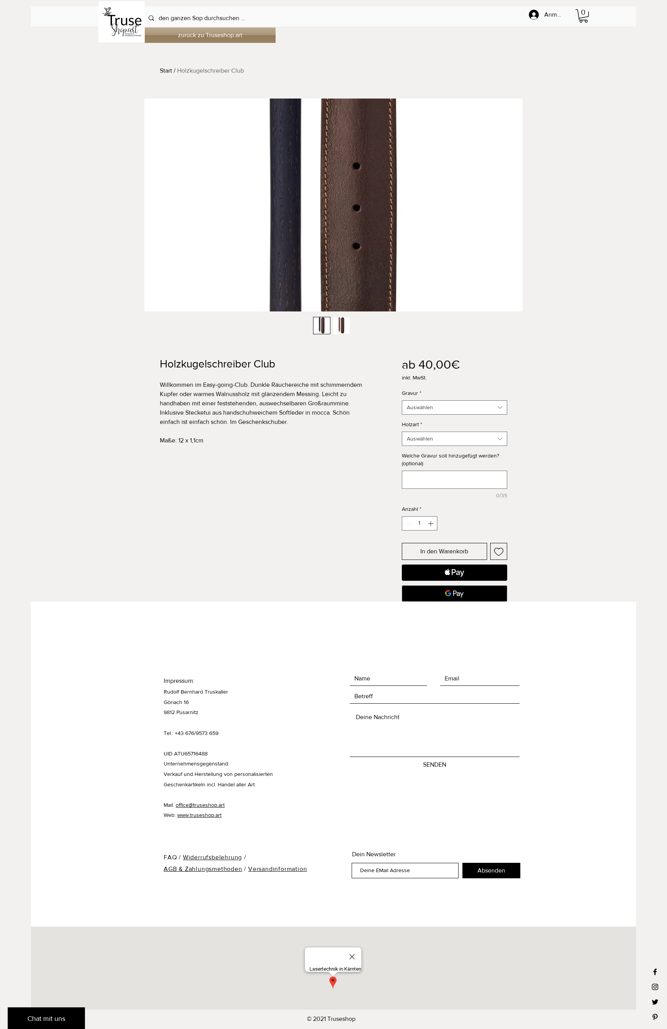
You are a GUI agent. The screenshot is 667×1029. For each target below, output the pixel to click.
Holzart (412, 424)
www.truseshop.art (199, 815)
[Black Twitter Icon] (655, 1002)
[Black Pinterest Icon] (655, 1017)
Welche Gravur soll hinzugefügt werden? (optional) (450, 459)
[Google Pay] (454, 593)
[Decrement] (408, 523)
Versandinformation (277, 869)
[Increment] (431, 523)
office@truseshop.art (200, 805)
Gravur (412, 393)
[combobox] (454, 407)
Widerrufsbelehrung (212, 857)
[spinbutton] (420, 523)
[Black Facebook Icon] (655, 972)
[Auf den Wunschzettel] (498, 551)
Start (166, 70)
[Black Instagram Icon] (655, 987)
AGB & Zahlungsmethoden (203, 869)
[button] (583, 15)
